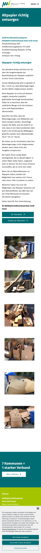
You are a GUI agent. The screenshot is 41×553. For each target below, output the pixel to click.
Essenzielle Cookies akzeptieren (20, 543)
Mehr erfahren (12, 474)
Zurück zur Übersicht (16, 221)
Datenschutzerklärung (9, 529)
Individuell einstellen (20, 548)
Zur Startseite (16, 214)
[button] (38, 508)
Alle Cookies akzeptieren (20, 537)
